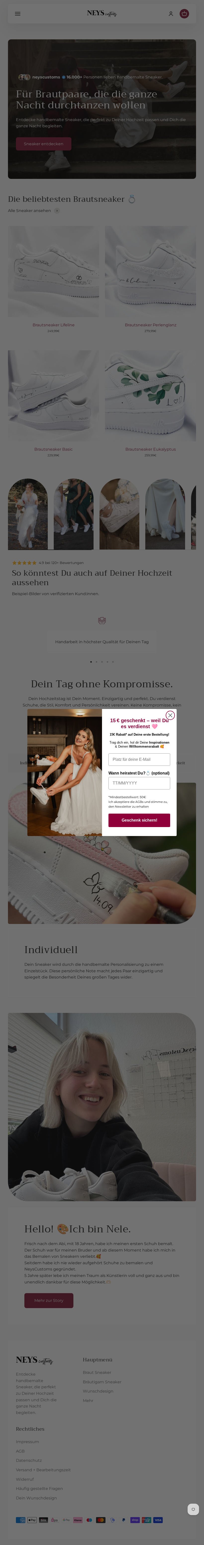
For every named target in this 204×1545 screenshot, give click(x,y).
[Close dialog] (170, 715)
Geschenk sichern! (139, 820)
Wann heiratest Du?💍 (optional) (138, 773)
